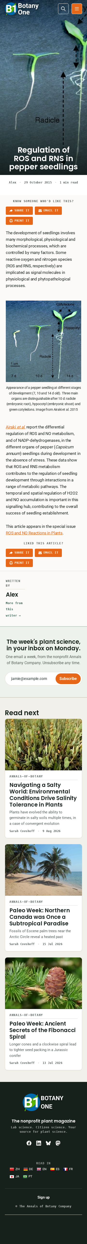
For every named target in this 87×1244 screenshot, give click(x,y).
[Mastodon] (58, 1143)
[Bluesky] (48, 1143)
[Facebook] (29, 1143)
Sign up (43, 1197)
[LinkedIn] (38, 1143)
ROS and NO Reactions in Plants (34, 533)
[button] (77, 8)
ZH (17, 1169)
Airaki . (15, 427)
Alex (12, 182)
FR (71, 1169)
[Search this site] (63, 8)
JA (17, 1176)
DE (31, 1169)
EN (44, 1169)
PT (30, 1176)
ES (57, 1169)
